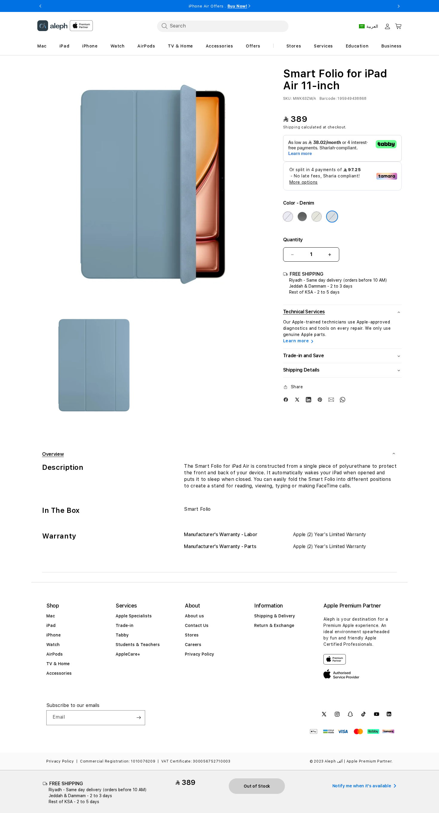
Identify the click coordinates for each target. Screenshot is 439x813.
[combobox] (222, 26)
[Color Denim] (332, 217)
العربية (372, 26)
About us (194, 615)
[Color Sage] (316, 216)
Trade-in (124, 625)
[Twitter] (297, 399)
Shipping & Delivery (274, 615)
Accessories (59, 673)
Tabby (122, 635)
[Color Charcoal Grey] (302, 216)
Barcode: (328, 98)
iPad (51, 625)
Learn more (296, 340)
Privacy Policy (199, 654)
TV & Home (58, 663)
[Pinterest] (320, 399)
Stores (192, 635)
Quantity (293, 240)
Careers (193, 644)
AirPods (54, 654)
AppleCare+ (128, 654)
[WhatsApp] (342, 399)
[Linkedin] (308, 399)
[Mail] (331, 399)
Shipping (291, 127)
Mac (50, 615)
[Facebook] (285, 399)
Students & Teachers (138, 644)
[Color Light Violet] (288, 216)
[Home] (52, 25)
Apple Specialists (134, 615)
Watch (53, 644)
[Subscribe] (138, 717)
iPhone (53, 635)
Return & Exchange (274, 625)
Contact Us (196, 625)
